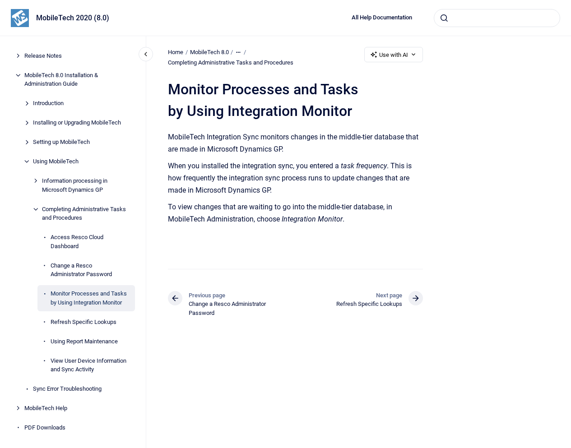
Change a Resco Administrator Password (81, 270)
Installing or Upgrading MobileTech (77, 122)
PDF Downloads (44, 427)
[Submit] (444, 18)
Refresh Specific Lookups (83, 322)
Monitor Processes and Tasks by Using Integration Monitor (89, 298)
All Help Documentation (382, 17)
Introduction (48, 103)
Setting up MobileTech (61, 142)
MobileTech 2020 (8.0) (72, 18)
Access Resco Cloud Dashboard (77, 241)
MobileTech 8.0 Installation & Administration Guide (61, 80)
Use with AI (393, 54)
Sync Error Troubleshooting (67, 388)
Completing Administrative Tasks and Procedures (84, 214)
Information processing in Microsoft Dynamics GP (74, 185)
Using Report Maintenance (84, 341)
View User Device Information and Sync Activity (88, 365)
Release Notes (43, 55)
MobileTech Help (45, 408)
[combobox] (497, 18)
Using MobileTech (56, 161)
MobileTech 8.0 (209, 52)
